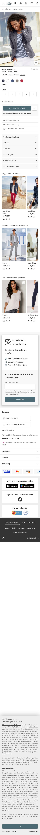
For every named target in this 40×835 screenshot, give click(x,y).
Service (5, 457)
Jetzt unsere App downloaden (20, 481)
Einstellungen (33, 831)
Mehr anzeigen (14, 394)
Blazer (9, 9)
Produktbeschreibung (11, 137)
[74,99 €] (14, 192)
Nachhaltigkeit (8, 154)
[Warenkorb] (37, 3)
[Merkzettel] (32, 3)
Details (5, 143)
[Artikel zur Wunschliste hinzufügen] (34, 108)
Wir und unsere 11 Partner (11, 725)
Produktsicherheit (9, 160)
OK (20, 826)
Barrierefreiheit (10, 528)
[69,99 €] (14, 244)
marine (4, 84)
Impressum (21, 528)
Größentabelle (8, 101)
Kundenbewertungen (11, 166)
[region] (20, 775)
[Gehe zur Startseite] (9, 3)
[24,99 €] (14, 296)
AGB (23, 522)
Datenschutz (31, 522)
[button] (3, 3)
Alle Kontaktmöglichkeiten (15, 424)
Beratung (6, 464)
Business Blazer (18, 9)
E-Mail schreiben (10, 419)
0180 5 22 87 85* (10, 438)
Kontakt (5, 412)
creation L (6, 451)
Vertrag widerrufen (12, 522)
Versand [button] (22, 75)
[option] (3, 80)
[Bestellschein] (26, 3)
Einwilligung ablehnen (9, 831)
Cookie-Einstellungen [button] (20, 532)
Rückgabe (6, 149)
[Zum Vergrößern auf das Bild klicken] (36, 62)
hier (14, 750)
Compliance (31, 528)
